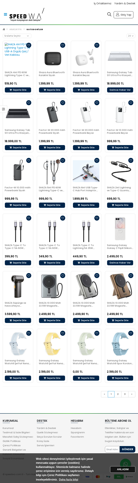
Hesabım (76, 428)
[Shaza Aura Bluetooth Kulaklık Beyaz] (86, 56)
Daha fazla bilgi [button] (68, 479)
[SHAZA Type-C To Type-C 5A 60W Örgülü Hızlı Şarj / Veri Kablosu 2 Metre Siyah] (18, 229)
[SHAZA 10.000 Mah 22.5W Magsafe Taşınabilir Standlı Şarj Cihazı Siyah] (52, 286)
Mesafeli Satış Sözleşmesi (18, 436)
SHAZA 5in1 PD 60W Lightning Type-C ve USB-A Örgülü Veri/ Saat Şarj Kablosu (51, 192)
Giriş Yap (126, 15)
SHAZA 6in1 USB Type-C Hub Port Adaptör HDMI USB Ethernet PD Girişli (85, 192)
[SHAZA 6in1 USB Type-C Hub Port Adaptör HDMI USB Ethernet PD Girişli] (86, 171)
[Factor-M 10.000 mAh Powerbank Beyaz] (120, 113)
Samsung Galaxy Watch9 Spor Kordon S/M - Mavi (119, 363)
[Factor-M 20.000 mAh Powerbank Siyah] (52, 113)
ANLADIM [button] (123, 469)
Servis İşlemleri (45, 445)
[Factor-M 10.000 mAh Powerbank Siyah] (18, 171)
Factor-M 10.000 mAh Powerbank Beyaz (120, 131)
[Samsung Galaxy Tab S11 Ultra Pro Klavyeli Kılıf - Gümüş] (120, 56)
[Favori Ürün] (28, 45)
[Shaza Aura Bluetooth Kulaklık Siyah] (52, 56)
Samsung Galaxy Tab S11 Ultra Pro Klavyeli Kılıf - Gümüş (119, 75)
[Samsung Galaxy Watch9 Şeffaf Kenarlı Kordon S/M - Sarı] (52, 344)
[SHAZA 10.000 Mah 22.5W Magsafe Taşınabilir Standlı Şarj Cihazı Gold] (120, 286)
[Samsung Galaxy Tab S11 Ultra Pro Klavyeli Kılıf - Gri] (18, 113)
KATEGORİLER (35, 29)
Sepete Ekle (19, 90)
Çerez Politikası (12, 445)
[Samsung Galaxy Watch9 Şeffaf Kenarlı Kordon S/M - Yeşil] (86, 344)
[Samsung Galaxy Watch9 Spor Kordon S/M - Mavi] (120, 344)
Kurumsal (8, 428)
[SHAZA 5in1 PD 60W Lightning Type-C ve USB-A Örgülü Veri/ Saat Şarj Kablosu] (52, 171)
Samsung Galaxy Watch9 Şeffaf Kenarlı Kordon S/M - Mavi (18, 363)
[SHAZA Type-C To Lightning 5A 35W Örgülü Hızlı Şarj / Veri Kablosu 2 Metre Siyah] (86, 229)
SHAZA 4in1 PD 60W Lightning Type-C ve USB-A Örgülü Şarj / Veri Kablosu (16, 77)
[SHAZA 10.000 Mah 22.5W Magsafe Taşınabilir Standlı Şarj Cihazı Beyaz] (86, 286)
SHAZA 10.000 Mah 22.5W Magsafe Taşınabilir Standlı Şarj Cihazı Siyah (50, 307)
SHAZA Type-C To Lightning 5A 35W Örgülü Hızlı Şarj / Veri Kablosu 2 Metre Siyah (86, 249)
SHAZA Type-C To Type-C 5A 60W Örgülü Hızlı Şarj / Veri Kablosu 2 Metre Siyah (18, 249)
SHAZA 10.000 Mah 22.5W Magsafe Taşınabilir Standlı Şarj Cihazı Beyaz (84, 307)
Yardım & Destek (124, 3)
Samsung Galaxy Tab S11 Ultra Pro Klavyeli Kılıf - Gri (17, 133)
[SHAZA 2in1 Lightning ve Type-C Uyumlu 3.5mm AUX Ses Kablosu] (120, 171)
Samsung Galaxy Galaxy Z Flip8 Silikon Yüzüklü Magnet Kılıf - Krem (120, 249)
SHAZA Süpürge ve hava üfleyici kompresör (15, 305)
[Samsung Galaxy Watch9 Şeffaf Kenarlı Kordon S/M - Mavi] (18, 344)
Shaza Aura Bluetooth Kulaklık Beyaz (86, 74)
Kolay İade (43, 441)
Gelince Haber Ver (120, 90)
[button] (109, 15)
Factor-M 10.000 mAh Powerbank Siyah (17, 189)
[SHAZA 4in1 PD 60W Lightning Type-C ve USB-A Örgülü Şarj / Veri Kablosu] (18, 56)
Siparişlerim (78, 432)
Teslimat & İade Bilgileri (16, 432)
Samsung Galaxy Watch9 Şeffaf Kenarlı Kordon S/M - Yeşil (86, 363)
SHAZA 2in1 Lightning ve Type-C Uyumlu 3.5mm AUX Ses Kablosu (119, 192)
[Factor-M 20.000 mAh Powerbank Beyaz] (86, 113)
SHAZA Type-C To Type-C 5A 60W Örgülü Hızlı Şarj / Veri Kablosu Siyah (51, 249)
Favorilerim (77, 436)
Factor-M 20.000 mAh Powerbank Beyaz (86, 131)
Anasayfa (16, 29)
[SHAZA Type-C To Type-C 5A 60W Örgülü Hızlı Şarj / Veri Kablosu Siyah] (52, 229)
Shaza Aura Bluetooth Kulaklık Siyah (52, 74)
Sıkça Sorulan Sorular (49, 436)
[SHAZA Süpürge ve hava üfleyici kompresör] (18, 286)
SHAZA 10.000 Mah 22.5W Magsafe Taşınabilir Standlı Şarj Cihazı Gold (118, 307)
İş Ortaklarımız (102, 3)
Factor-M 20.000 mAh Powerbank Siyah (52, 131)
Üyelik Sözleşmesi (47, 432)
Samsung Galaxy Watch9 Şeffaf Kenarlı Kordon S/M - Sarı (52, 363)
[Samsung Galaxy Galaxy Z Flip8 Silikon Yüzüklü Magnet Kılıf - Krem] (120, 229)
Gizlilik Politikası (11, 441)
